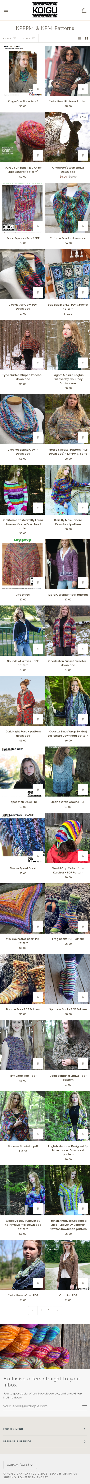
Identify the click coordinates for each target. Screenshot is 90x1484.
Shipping (9, 1477)
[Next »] (57, 1310)
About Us (70, 1473)
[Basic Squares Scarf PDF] (22, 208)
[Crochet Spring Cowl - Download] (22, 419)
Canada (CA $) (18, 1465)
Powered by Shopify (33, 1477)
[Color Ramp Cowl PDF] (22, 1265)
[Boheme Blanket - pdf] (22, 1116)
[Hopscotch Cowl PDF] (22, 772)
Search (55, 1473)
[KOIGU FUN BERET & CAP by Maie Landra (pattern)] (22, 137)
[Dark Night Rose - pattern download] (22, 701)
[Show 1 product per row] (79, 38)
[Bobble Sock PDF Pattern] (22, 979)
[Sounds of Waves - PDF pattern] (22, 630)
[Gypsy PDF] (22, 564)
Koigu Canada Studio (23, 1473)
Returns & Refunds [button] (17, 1441)
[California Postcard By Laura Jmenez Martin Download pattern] (22, 490)
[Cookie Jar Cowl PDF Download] (22, 274)
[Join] (83, 1405)
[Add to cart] (38, 89)
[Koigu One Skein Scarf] (22, 71)
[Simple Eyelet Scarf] (22, 838)
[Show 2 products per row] (86, 38)
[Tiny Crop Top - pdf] (22, 1045)
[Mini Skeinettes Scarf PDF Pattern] (22, 908)
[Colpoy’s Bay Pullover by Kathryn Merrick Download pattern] (22, 1190)
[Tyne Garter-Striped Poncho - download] (22, 345)
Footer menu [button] (13, 1429)
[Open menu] (9, 10)
